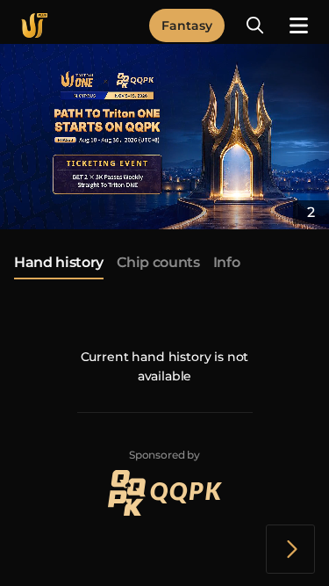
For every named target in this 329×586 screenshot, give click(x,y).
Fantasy (186, 25)
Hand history (59, 263)
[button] (255, 25)
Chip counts (158, 263)
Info (226, 263)
